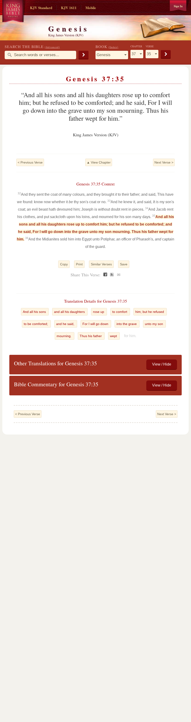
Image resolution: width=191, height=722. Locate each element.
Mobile (90, 7)
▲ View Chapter (99, 162)
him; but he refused (150, 312)
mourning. (64, 336)
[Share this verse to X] (112, 275)
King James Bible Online (14, 11)
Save (123, 264)
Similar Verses (101, 264)
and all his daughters (70, 312)
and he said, (65, 324)
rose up (99, 312)
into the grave (127, 324)
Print (79, 264)
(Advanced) (52, 47)
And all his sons (35, 312)
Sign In (178, 6)
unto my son (154, 324)
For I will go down (95, 324)
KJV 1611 (69, 7)
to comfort (120, 312)
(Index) (113, 47)
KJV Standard (41, 7)
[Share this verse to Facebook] (105, 275)
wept (114, 336)
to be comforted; (36, 324)
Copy (64, 264)
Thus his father (91, 336)
